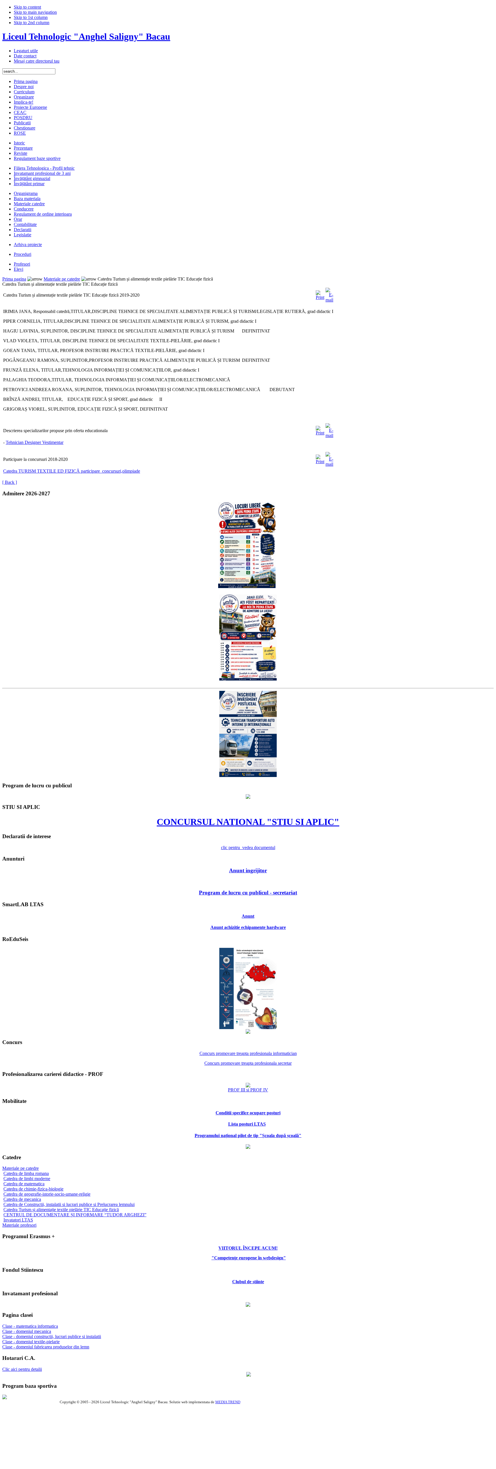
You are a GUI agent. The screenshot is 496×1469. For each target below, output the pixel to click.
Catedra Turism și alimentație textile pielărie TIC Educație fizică (61, 1209)
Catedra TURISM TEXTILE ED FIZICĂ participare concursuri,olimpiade (71, 471)
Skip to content (27, 7)
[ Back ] (9, 482)
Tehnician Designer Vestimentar (34, 442)
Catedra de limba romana (26, 1173)
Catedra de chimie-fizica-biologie (33, 1188)
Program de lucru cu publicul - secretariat (248, 893)
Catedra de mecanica (22, 1199)
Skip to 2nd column (31, 22)
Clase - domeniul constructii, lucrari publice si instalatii (51, 1336)
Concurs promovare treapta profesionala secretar (248, 1063)
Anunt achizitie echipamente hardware (248, 927)
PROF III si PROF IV (248, 1089)
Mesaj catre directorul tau (36, 61)
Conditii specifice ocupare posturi (248, 1112)
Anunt (248, 916)
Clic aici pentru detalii (22, 1369)
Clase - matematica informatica (30, 1326)
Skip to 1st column (31, 17)
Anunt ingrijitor (248, 870)
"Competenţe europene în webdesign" (249, 1257)
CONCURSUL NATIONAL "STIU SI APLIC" (248, 822)
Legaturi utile (26, 50)
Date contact (25, 55)
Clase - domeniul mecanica (26, 1331)
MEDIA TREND (227, 1402)
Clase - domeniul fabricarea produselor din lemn (45, 1346)
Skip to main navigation (35, 12)
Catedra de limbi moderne (26, 1178)
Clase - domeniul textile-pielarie (31, 1341)
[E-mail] (329, 293)
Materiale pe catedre (62, 279)
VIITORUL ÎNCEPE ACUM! (248, 1248)
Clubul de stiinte (248, 1281)
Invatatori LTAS (18, 1219)
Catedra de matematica (23, 1183)
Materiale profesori (19, 1225)
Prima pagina (14, 279)
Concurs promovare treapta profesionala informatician (248, 1053)
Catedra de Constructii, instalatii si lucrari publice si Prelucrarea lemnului (69, 1204)
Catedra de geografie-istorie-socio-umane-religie (46, 1194)
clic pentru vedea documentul (248, 847)
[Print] (320, 293)
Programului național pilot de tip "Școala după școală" (248, 1135)
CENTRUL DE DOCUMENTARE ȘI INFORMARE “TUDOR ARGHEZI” (74, 1214)
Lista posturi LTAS (247, 1124)
